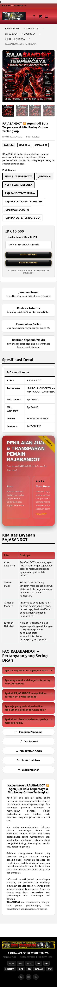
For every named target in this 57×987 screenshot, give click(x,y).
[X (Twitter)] (36, 977)
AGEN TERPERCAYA (15, 38)
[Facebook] (21, 977)
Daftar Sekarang (28, 262)
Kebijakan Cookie (45, 957)
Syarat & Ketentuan (27, 957)
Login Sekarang (28, 254)
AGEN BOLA (32, 28)
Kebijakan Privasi (9, 957)
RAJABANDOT (12, 28)
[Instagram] (28, 977)
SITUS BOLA (11, 33)
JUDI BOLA (29, 33)
